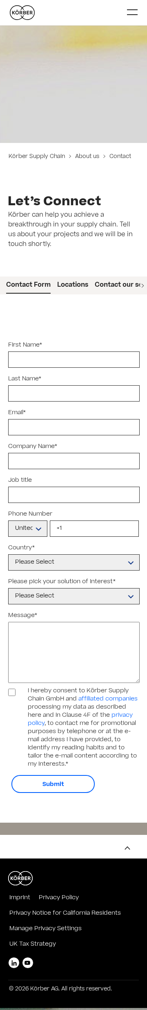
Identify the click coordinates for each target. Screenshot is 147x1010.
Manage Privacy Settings (45, 929)
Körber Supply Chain (38, 157)
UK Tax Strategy (32, 944)
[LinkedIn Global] (14, 962)
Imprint (19, 898)
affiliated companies (108, 699)
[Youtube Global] (27, 962)
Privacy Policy (59, 898)
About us (87, 157)
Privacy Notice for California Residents (65, 913)
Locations (72, 285)
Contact (119, 157)
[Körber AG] (65, 12)
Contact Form (28, 285)
